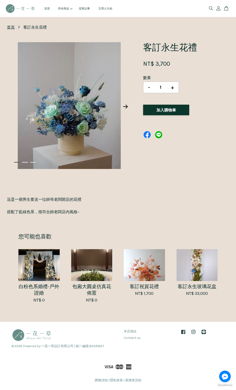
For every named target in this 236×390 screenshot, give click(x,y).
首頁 (47, 8)
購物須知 (101, 380)
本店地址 (130, 331)
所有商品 (63, 8)
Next (125, 106)
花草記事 (84, 8)
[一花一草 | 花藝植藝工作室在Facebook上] (183, 334)
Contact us (132, 338)
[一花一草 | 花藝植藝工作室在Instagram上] (193, 334)
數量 (147, 77)
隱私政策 (116, 380)
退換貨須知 (133, 380)
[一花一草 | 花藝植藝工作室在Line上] (204, 334)
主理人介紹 (105, 8)
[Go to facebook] (225, 376)
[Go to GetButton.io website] (225, 385)
